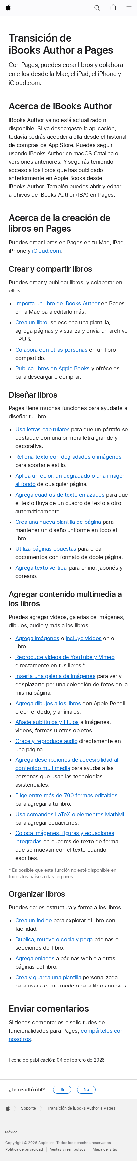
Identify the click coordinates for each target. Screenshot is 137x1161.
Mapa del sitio (105, 1149)
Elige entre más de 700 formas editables (66, 795)
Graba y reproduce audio (46, 741)
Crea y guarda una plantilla (48, 977)
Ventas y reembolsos (68, 1149)
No (86, 1089)
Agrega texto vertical (41, 567)
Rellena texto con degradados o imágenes (68, 456)
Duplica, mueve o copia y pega (54, 939)
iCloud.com (46, 250)
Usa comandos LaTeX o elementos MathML (70, 814)
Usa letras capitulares (42, 429)
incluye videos (84, 638)
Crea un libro (31, 322)
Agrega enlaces (35, 958)
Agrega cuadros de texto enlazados (60, 494)
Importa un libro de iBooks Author (57, 303)
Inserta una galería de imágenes (55, 676)
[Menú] (129, 8)
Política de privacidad (24, 1149)
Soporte (28, 1108)
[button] (97, 8)
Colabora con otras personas (51, 349)
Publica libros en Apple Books (52, 368)
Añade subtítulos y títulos (47, 722)
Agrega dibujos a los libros (48, 703)
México (11, 1132)
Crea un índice (33, 920)
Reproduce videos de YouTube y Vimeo (65, 657)
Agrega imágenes (37, 638)
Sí (62, 1089)
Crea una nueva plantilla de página (58, 522)
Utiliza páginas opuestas (45, 548)
